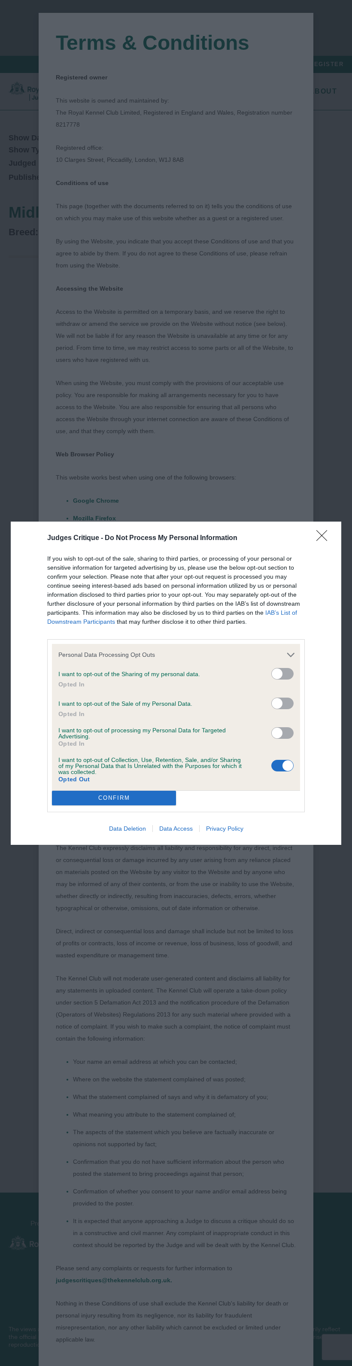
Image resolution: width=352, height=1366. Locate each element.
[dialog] (176, 683)
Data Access (176, 828)
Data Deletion (127, 828)
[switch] (282, 674)
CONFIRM (114, 798)
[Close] (324, 538)
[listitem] (176, 654)
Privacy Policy (224, 828)
